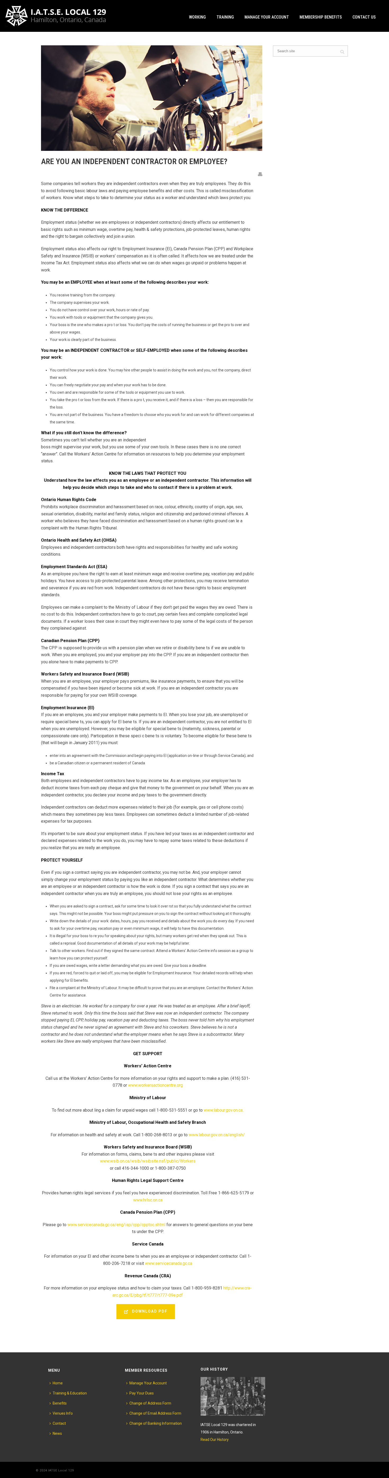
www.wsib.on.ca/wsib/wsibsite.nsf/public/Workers (148, 1161)
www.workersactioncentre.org (155, 1085)
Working (197, 17)
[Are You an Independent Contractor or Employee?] (151, 98)
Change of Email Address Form (155, 1413)
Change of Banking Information (155, 1423)
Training (225, 17)
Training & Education (70, 1393)
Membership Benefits (321, 17)
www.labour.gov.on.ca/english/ (217, 1134)
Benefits (60, 1403)
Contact (59, 1423)
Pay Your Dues (141, 1393)
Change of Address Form (150, 1403)
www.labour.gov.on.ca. (223, 1110)
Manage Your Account (267, 17)
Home (58, 1383)
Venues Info (63, 1413)
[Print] (260, 174)
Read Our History (215, 1439)
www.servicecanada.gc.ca (168, 1263)
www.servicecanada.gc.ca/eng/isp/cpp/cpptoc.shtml (116, 1224)
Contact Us (364, 17)
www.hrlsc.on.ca (147, 1200)
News (57, 1433)
